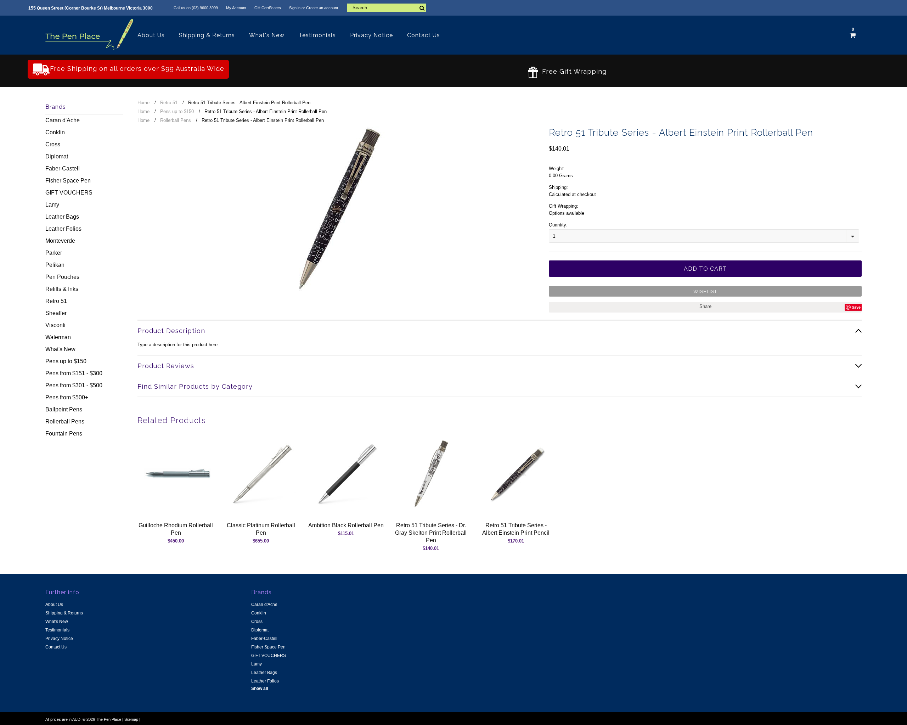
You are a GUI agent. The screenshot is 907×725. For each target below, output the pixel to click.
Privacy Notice (371, 35)
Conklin (55, 132)
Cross (52, 144)
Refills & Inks (61, 289)
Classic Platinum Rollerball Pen (261, 529)
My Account (236, 8)
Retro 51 (56, 301)
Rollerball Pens (64, 421)
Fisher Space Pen (68, 181)
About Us (151, 35)
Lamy (52, 205)
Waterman (58, 337)
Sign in (294, 8)
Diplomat (56, 156)
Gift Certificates (267, 8)
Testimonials (317, 35)
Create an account (322, 8)
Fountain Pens (63, 434)
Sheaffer (56, 313)
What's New (267, 35)
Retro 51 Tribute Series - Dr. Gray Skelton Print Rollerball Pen (431, 532)
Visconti (55, 325)
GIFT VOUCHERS (68, 193)
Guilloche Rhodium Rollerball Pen (176, 529)
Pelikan (54, 265)
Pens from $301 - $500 (73, 385)
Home (143, 102)
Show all (259, 688)
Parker (53, 253)
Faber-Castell (62, 168)
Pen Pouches (62, 277)
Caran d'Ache (62, 120)
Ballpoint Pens (63, 409)
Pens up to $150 (65, 361)
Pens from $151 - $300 (73, 373)
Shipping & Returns (207, 35)
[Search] (422, 8)
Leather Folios (63, 229)
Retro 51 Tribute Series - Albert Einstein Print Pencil (516, 529)
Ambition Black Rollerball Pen (346, 525)
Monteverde (60, 241)
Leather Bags (62, 217)
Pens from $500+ (66, 397)
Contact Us (423, 35)
